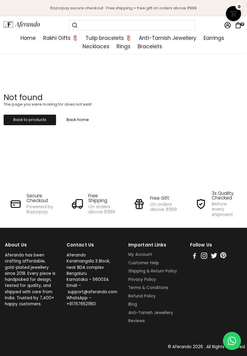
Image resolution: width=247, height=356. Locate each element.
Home (28, 38)
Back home (78, 119)
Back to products (29, 119)
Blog (132, 304)
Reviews (136, 321)
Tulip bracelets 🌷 (109, 38)
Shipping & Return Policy (152, 271)
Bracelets (150, 46)
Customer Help (143, 263)
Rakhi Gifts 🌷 (60, 38)
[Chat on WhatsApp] (232, 341)
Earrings (214, 38)
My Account (140, 254)
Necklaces (96, 46)
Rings (123, 46)
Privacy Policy (142, 279)
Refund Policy (142, 296)
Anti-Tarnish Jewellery (167, 38)
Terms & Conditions (148, 287)
